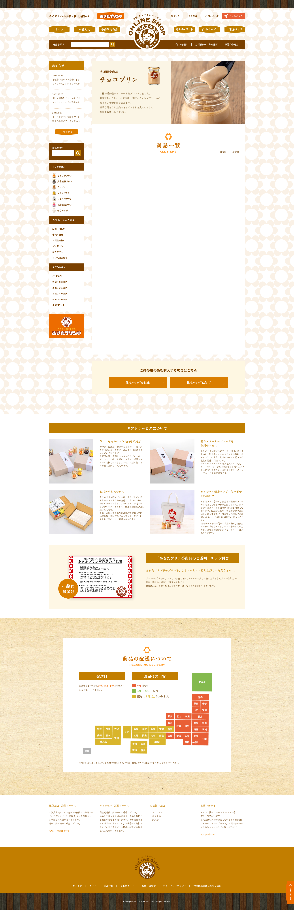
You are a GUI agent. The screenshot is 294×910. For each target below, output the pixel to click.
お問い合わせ (212, 16)
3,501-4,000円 (60, 293)
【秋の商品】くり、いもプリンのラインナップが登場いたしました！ (66, 102)
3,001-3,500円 (60, 287)
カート (92, 885)
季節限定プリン (64, 204)
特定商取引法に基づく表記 (207, 885)
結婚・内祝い (58, 228)
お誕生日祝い (58, 240)
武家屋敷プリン (64, 181)
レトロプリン (63, 193)
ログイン (175, 16)
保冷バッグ (62, 210)
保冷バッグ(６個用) (138, 382)
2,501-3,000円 (60, 281)
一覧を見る (66, 131)
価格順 (223, 152)
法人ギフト (57, 252)
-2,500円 (57, 276)
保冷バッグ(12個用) (199, 382)
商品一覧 (108, 885)
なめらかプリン (64, 175)
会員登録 (192, 16)
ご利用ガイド (127, 885)
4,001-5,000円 (60, 299)
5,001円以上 (58, 305)
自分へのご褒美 (59, 257)
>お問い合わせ (208, 834)
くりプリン (62, 187)
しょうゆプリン (64, 198)
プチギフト (57, 246)
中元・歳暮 (57, 234)
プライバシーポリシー (174, 885)
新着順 (235, 152)
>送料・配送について (59, 830)
